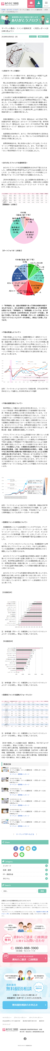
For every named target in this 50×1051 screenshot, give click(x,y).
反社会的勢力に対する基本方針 (11, 1021)
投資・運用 (7, 870)
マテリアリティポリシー (36, 1017)
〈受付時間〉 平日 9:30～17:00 (26, 949)
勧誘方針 (41, 1021)
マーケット (32, 36)
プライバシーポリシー (20, 1017)
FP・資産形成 (8, 874)
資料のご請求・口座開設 (25, 958)
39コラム (6, 878)
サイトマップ (6, 1024)
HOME (3, 10)
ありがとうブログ (12, 10)
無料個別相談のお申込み (25, 1004)
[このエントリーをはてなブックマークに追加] (34, 850)
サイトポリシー (7, 1017)
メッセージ (7, 866)
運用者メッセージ (43, 36)
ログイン (38, 9)
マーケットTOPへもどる (25, 834)
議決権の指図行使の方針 (30, 1021)
